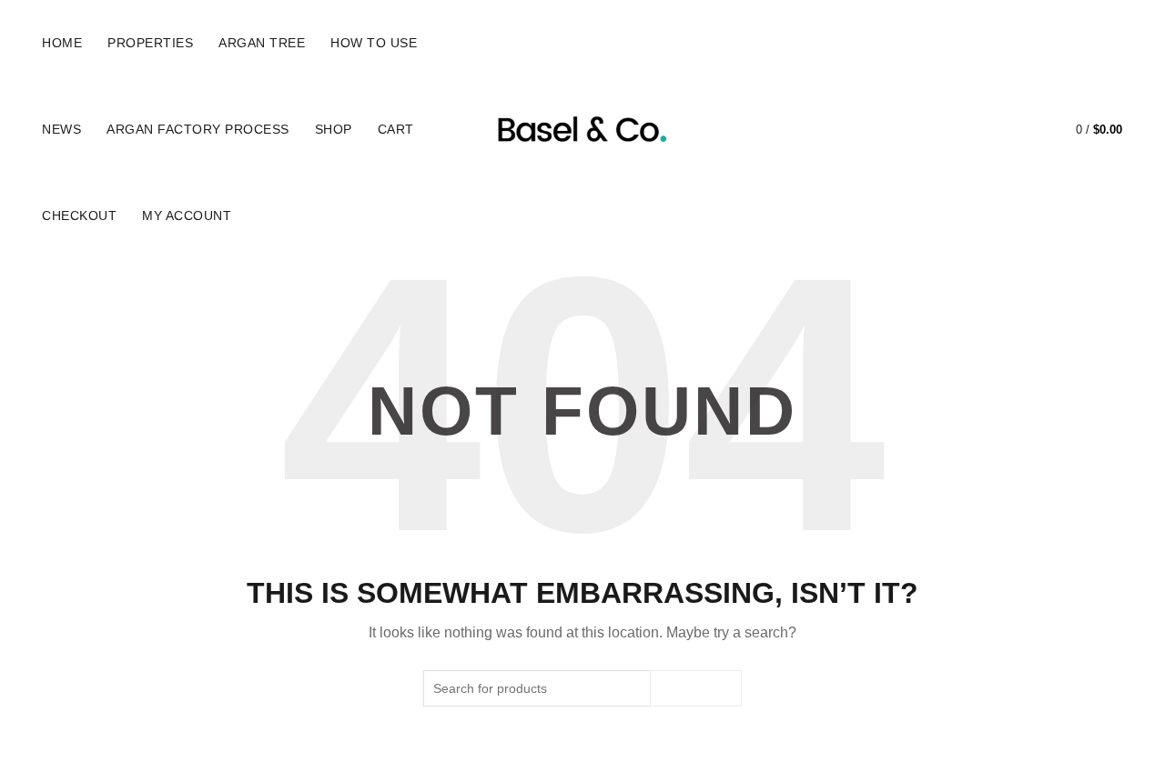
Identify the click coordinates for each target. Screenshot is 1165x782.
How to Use (373, 42)
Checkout (79, 215)
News (61, 129)
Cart (396, 129)
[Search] (972, 130)
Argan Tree (261, 42)
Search (696, 688)
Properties (150, 42)
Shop (333, 129)
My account (186, 215)
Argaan (550, 753)
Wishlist (1024, 121)
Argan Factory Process (197, 129)
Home (62, 42)
